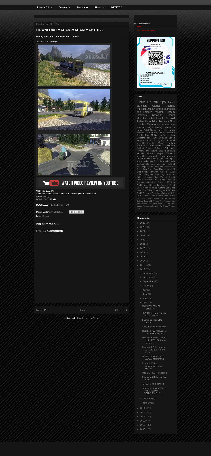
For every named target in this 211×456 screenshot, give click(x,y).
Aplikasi (141, 108)
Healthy (158, 127)
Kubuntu (141, 145)
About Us (100, 7)
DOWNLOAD (42, 199)
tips (163, 102)
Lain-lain (171, 161)
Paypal (162, 190)
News (171, 102)
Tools (146, 201)
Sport (172, 159)
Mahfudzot (150, 182)
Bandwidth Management (161, 156)
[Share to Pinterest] (82, 212)
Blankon (140, 174)
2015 (143, 269)
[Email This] (70, 212)
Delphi (172, 177)
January (147, 403)
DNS (161, 150)
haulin (145, 161)
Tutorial (171, 164)
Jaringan (142, 105)
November (148, 277)
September (148, 281)
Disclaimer (82, 7)
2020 (143, 248)
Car (167, 188)
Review (140, 153)
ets (138, 167)
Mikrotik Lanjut (145, 127)
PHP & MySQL (156, 140)
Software (158, 148)
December (148, 273)
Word (154, 193)
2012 (143, 416)
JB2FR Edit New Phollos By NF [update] (154, 314)
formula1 (161, 193)
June (145, 294)
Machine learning (168, 198)
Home (82, 310)
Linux (141, 102)
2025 (143, 227)
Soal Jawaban (167, 132)
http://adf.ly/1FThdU (59, 205)
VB (150, 188)
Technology (142, 169)
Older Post (121, 310)
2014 (143, 408)
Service (149, 148)
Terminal (141, 132)
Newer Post (42, 310)
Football (152, 196)
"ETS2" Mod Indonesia (153, 384)
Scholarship (154, 185)
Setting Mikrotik (158, 130)
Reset (145, 185)
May (145, 298)
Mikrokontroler (143, 164)
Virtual (139, 161)
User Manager (165, 201)
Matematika (152, 132)
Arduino (161, 188)
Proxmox (171, 174)
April (145, 302)
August (146, 285)
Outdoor (161, 182)
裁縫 (138, 209)
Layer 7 (140, 190)
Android (170, 118)
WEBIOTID (116, 7)
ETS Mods (144, 196)
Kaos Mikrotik (169, 196)
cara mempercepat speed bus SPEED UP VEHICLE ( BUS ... (154, 391)
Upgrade (149, 174)
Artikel (140, 121)
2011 (142, 420)
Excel (172, 188)
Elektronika (152, 158)
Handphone (164, 169)
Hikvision (159, 196)
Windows (147, 193)
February (147, 398)
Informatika (167, 203)
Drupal (150, 169)
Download (170, 145)
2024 (143, 231)
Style (156, 177)
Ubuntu (152, 102)
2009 (143, 429)
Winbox (163, 177)
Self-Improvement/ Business (162, 167)
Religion (141, 140)
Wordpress (164, 206)
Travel (166, 135)
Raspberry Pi (161, 164)
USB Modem (154, 201)
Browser (140, 182)
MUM (172, 169)
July (145, 290)
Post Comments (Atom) (87, 318)
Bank (139, 203)
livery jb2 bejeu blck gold (154, 326)
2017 (143, 260)
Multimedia (156, 135)
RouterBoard (155, 145)
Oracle (140, 180)
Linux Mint (151, 121)
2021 (143, 244)
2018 (143, 256)
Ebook (172, 137)
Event (156, 174)
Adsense (164, 159)
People (160, 118)
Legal (163, 174)
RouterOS (170, 127)
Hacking (163, 161)
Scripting (140, 201)
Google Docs (146, 203)
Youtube (172, 206)
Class (156, 161)
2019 (143, 252)
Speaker (164, 185)
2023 (143, 235)
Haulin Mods (157, 203)
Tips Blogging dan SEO (156, 136)
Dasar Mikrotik (168, 124)
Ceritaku (163, 137)
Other (155, 190)
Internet (170, 105)
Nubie (139, 130)
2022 (143, 239)
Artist (146, 130)
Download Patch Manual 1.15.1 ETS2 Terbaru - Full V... (154, 340)
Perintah (151, 143)
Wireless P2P (151, 180)
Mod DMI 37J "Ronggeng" (155, 373)
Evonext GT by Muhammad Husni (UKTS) (152, 366)
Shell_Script (142, 172)
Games (45, 216)
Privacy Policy (44, 7)
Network (157, 115)
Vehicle (161, 143)
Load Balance (153, 198)
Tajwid (150, 153)
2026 (143, 223)
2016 (143, 265)
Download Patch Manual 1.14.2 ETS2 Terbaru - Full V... (154, 350)
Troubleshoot (143, 135)
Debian (151, 108)
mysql (155, 188)
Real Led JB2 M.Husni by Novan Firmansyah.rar (154, 332)
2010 (143, 425)
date (173, 201)
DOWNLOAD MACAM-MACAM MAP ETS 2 (153, 357)
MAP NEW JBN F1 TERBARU (151, 307)
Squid (172, 185)
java (167, 193)
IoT (173, 203)
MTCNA (148, 190)
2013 (143, 412)
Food (156, 169)
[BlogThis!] (73, 212)
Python (140, 177)
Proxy (152, 164)
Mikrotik (159, 111)
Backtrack (170, 150)
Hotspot (159, 153)
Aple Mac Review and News (156, 149)
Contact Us (64, 7)
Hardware (163, 121)
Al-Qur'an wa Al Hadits (162, 172)
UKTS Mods (142, 188)
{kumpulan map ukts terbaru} (152, 321)
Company (144, 167)
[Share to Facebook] (79, 212)
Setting (171, 143)
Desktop (141, 158)
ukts (151, 161)
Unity (157, 206)
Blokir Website (167, 180)
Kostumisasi (141, 198)
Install (151, 118)
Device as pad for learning (146, 30)
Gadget (140, 148)
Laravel (139, 206)
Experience (153, 124)
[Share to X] (76, 212)
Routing (148, 177)
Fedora (171, 130)
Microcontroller (148, 206)
